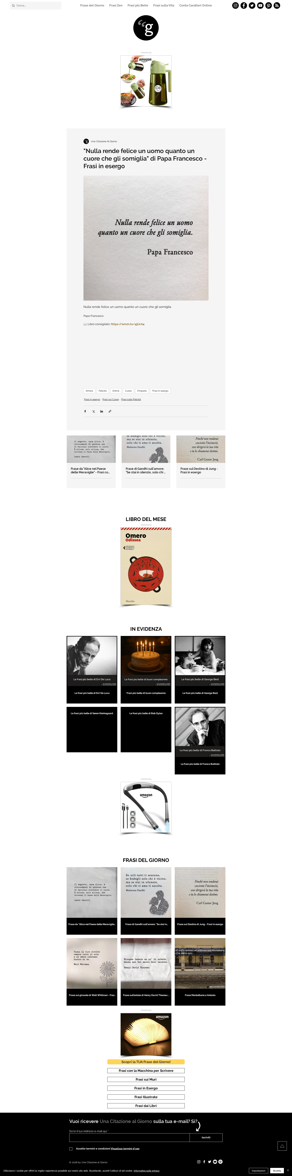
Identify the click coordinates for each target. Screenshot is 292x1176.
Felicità (103, 390)
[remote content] (146, 356)
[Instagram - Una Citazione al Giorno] (235, 5)
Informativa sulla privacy (147, 1170)
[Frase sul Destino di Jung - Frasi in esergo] (200, 449)
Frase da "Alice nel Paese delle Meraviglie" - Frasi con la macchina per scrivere (90, 470)
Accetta (277, 1170)
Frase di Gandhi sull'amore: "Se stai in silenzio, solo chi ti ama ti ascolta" (146, 470)
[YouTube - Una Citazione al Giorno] (260, 5)
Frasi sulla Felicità (131, 399)
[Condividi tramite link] (110, 411)
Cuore (128, 390)
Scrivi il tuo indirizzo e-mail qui (88, 1131)
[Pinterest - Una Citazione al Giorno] (268, 5)
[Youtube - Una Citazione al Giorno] (215, 1162)
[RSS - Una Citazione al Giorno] (277, 5)
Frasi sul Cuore (111, 399)
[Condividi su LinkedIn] (101, 411)
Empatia (142, 390)
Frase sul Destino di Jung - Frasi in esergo (199, 470)
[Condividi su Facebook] (85, 411)
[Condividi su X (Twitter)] (93, 411)
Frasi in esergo (160, 390)
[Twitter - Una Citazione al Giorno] (252, 5)
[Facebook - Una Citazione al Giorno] (243, 5)
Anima (115, 390)
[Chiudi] (288, 1170)
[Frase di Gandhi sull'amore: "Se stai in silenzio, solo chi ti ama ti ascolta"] (146, 449)
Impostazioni (258, 1170)
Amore (89, 390)
